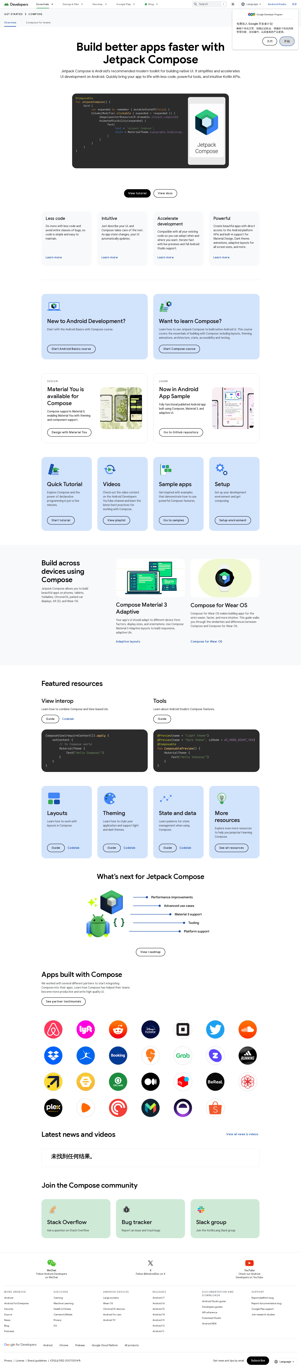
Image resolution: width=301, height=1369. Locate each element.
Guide (50, 719)
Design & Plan (71, 4)
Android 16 (159, 1303)
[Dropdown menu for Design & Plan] (83, 4)
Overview (10, 22)
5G (55, 1325)
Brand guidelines (37, 1360)
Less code (55, 218)
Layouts (57, 813)
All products (132, 1345)
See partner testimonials (63, 1001)
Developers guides (212, 1306)
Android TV (109, 1320)
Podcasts (9, 1331)
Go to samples (173, 520)
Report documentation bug (266, 1303)
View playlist (116, 520)
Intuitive (109, 218)
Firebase (80, 1345)
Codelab (68, 719)
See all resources (231, 848)
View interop (57, 700)
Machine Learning (64, 1303)
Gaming (58, 1297)
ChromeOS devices (114, 1308)
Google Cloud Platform (105, 1345)
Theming (114, 813)
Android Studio (277, 4)
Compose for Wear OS (219, 605)
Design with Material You (69, 432)
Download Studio (211, 1318)
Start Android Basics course (71, 349)
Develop (97, 4)
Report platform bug (263, 1297)
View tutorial (137, 193)
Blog (151, 4)
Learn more (54, 257)
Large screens (111, 1297)
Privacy (57, 1320)
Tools (160, 700)
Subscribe (258, 1360)
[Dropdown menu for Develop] (107, 4)
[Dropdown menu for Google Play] (135, 4)
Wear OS (108, 1303)
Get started (13, 14)
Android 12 (159, 1325)
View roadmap (150, 952)
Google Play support (263, 1308)
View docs (165, 193)
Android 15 (159, 1308)
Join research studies (263, 1314)
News (7, 1320)
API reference (209, 1312)
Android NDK (209, 1323)
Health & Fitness (62, 1308)
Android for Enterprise (16, 1303)
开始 (287, 41)
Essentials (42, 4)
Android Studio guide (214, 1301)
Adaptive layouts (128, 641)
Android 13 (158, 1320)
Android (8, 1297)
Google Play (123, 4)
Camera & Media (63, 1314)
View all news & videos (242, 1134)
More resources (227, 817)
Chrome (63, 1345)
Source (8, 1314)
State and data (177, 813)
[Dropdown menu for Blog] (158, 4)
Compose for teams (38, 22)
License (20, 1360)
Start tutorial (61, 520)
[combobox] (209, 4)
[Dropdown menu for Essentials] (54, 4)
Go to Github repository (181, 432)
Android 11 (158, 1331)
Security (8, 1308)
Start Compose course (179, 349)
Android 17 (159, 1297)
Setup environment (232, 520)
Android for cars (112, 1314)
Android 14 (159, 1314)
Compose (35, 14)
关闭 (270, 41)
